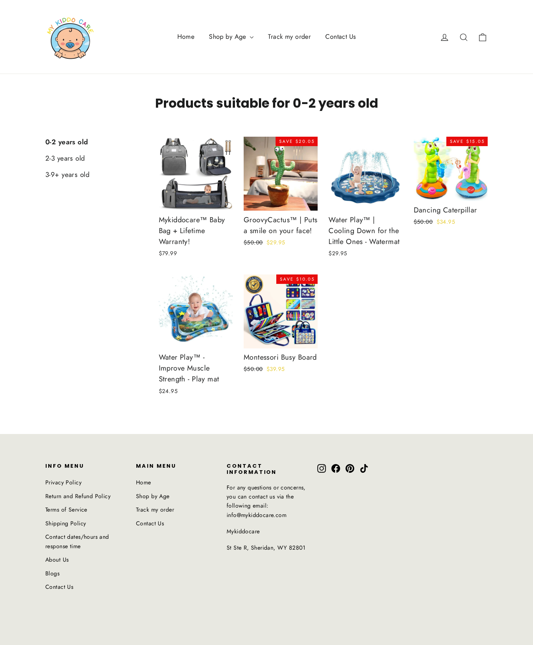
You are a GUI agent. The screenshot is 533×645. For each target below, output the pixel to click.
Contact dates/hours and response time (77, 541)
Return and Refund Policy (78, 496)
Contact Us (340, 36)
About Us (57, 559)
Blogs (52, 573)
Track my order (289, 36)
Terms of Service (66, 509)
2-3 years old (65, 158)
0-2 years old (66, 142)
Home (186, 36)
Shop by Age (228, 36)
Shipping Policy (65, 523)
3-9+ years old (67, 174)
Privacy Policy (63, 482)
